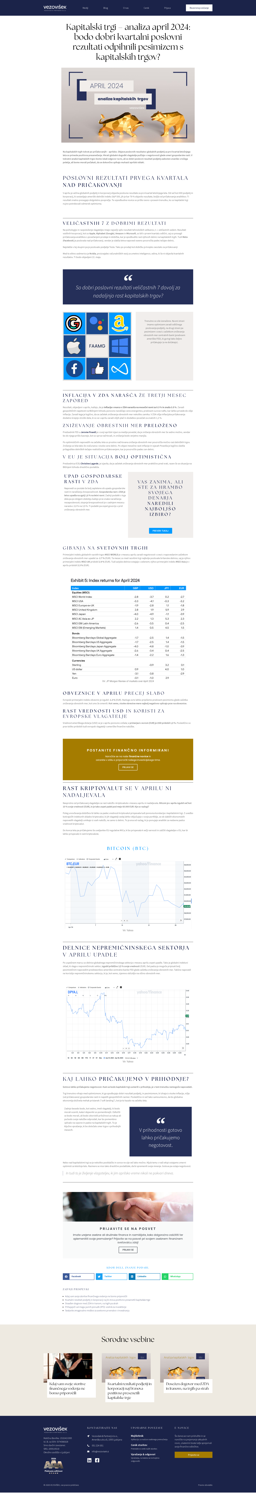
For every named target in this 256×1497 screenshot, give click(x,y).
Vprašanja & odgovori (143, 1454)
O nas (125, 7)
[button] (78, 1276)
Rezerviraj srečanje (199, 7)
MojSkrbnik (137, 1435)
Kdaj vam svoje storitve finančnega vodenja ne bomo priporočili (96, 1296)
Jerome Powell (88, 432)
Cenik (146, 7)
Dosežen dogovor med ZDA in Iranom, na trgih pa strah (91, 1303)
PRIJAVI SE (128, 767)
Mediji (85, 7)
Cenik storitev (139, 1445)
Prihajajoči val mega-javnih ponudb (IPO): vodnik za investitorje (95, 1307)
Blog (105, 7)
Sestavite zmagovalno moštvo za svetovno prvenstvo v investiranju (97, 1310)
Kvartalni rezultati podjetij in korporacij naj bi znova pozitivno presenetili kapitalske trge (107, 1300)
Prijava (167, 7)
